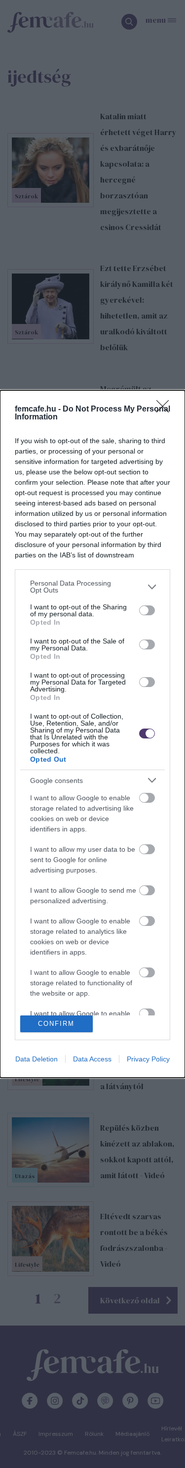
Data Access (92, 1059)
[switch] (147, 610)
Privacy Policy (148, 1059)
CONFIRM (56, 1023)
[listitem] (92, 587)
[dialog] (92, 733)
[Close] (165, 409)
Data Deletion (36, 1059)
